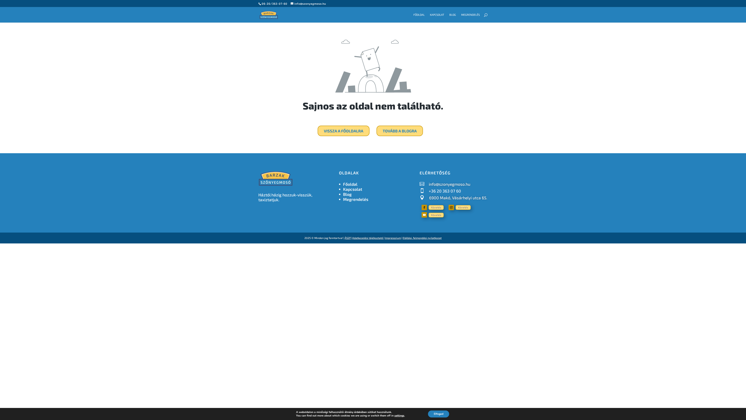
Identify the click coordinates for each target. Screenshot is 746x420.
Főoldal (419, 14)
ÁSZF (348, 238)
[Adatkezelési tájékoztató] (383, 238)
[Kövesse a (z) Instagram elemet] (451, 207)
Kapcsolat (437, 14)
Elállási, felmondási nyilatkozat (422, 238)
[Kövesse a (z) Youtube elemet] (424, 215)
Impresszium (393, 238)
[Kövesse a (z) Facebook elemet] (424, 207)
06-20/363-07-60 (274, 3)
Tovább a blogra (400, 131)
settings (399, 415)
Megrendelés (470, 14)
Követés (436, 207)
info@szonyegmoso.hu (449, 184)
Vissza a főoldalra (343, 131)
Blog (452, 14)
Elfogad (438, 414)
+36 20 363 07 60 (445, 190)
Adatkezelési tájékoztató (367, 238)
